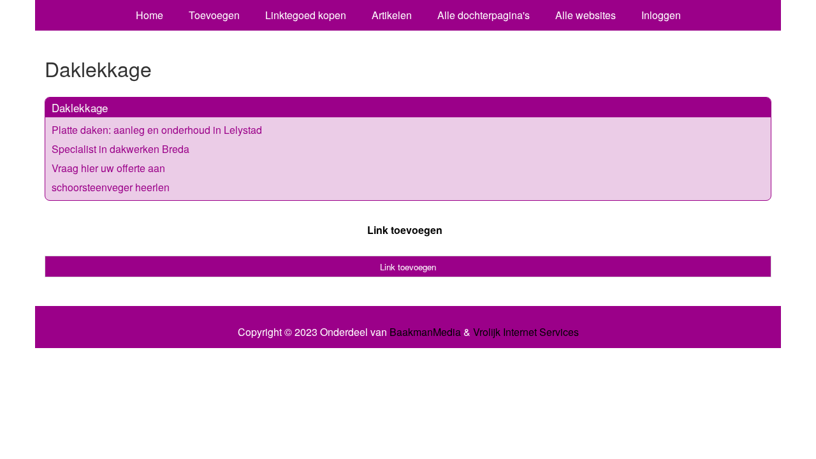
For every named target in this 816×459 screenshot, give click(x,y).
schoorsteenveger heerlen (111, 187)
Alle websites (585, 15)
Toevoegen (214, 15)
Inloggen (661, 15)
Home (149, 15)
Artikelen (392, 15)
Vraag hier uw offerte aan (108, 168)
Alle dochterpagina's (483, 15)
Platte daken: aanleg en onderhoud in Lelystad (157, 129)
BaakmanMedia (425, 332)
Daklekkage (80, 107)
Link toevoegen (404, 229)
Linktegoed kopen (305, 15)
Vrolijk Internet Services (526, 332)
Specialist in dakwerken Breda (120, 149)
